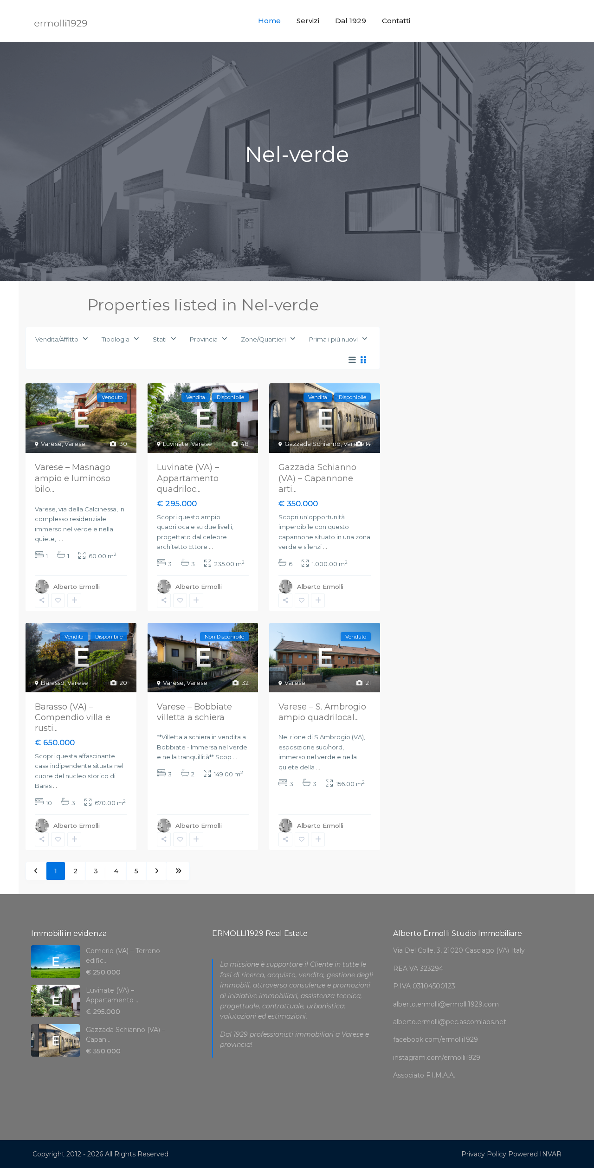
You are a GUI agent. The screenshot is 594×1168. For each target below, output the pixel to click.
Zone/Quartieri (263, 339)
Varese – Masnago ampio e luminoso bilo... (72, 478)
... (61, 538)
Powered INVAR (535, 1154)
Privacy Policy (483, 1154)
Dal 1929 (350, 20)
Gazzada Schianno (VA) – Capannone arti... (317, 478)
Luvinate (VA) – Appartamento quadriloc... (188, 478)
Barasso (53, 682)
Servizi (308, 20)
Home (269, 20)
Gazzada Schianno (312, 443)
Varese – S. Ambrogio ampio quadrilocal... (322, 712)
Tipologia (115, 339)
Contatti (396, 20)
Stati (160, 339)
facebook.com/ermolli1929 (435, 1039)
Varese (51, 443)
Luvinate (175, 443)
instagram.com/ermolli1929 (436, 1057)
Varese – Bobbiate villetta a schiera (194, 712)
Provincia (204, 339)
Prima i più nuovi (333, 339)
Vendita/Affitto (56, 339)
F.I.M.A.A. (440, 1075)
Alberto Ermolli (76, 586)
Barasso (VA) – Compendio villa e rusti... (72, 718)
